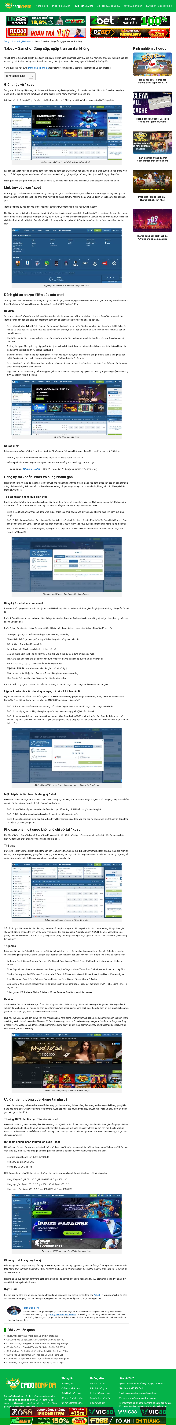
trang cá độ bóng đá (38, 68)
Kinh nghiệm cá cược (100, 1393)
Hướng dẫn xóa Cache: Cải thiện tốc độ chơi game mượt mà (152, 120)
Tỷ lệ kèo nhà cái (61, 6)
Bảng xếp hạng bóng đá (159, 6)
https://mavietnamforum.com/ (142, 1398)
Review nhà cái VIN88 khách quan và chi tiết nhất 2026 (32, 1336)
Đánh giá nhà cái (84, 6)
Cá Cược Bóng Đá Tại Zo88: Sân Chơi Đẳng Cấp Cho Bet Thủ (35, 1339)
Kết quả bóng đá (133, 6)
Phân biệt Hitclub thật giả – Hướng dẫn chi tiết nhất (152, 198)
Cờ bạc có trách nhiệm (71, 1398)
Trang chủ (42, 6)
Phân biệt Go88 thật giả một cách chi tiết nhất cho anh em (152, 159)
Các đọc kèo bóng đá (100, 1398)
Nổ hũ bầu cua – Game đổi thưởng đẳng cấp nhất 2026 (152, 81)
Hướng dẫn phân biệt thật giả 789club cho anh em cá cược (152, 237)
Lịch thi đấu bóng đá (108, 6)
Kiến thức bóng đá (98, 1388)
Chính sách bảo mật (70, 1388)
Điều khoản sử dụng (71, 1393)
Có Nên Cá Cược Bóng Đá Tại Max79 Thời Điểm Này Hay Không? (37, 1343)
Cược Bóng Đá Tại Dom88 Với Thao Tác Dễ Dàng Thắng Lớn (34, 1355)
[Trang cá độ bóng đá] (18, 6)
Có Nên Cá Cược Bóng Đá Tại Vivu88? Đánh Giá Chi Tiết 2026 (35, 1347)
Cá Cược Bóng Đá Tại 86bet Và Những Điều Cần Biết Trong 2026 (37, 1351)
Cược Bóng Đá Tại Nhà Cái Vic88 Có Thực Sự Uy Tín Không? (35, 1362)
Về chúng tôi (67, 1383)
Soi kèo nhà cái (97, 1383)
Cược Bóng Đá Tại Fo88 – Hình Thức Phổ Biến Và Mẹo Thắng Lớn (37, 1358)
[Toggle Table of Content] (30, 76)
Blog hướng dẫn (97, 1403)
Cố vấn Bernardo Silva (71, 1403)
